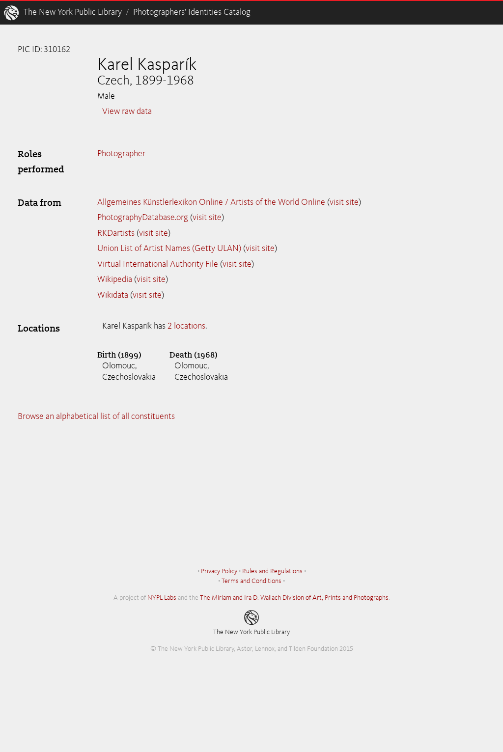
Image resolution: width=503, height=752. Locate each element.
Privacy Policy (219, 571)
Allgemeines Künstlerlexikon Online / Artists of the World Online (211, 202)
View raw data (127, 111)
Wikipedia (114, 279)
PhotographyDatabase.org (142, 217)
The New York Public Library (73, 12)
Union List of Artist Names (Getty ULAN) (169, 248)
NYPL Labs (161, 597)
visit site (344, 202)
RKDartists (116, 233)
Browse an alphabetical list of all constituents (96, 416)
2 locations (186, 326)
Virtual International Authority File (157, 264)
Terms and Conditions (251, 581)
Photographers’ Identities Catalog (192, 12)
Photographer (121, 153)
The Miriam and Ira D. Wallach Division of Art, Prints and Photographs (294, 597)
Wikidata (112, 295)
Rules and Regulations (272, 571)
